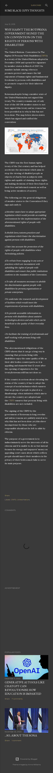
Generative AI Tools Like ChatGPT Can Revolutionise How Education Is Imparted (24, 688)
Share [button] (7, 495)
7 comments (17, 699)
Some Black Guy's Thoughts (24, 10)
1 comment (16, 740)
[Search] (46, 4)
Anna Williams (34, 764)
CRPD (44, 55)
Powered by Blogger (29, 759)
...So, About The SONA (21, 735)
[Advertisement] (26, 617)
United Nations (23, 499)
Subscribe (36, 5)
